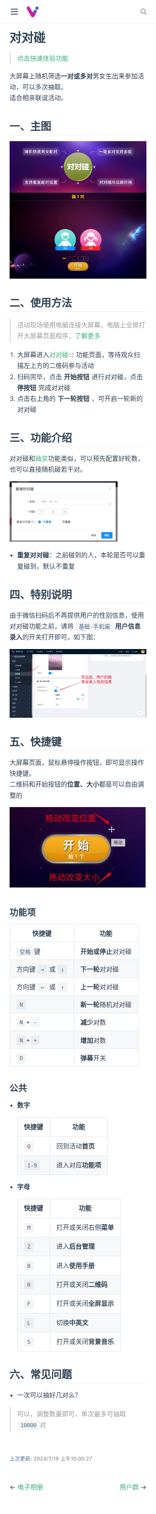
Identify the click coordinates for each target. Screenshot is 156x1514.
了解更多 (87, 336)
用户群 (130, 1487)
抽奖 (41, 458)
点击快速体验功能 (42, 58)
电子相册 (30, 1487)
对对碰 (62, 355)
